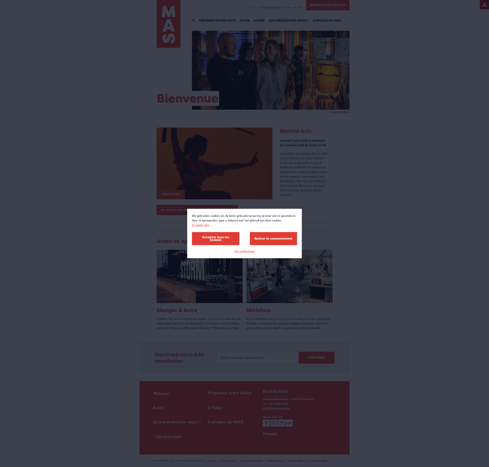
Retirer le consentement (273, 238)
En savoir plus (200, 225)
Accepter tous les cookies (215, 238)
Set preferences (245, 251)
